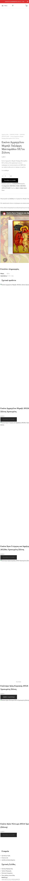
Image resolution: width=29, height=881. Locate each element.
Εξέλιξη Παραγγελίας (7, 868)
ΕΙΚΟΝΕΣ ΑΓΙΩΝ (14, 134)
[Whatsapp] (16, 190)
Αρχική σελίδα (5, 134)
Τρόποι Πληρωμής (6, 871)
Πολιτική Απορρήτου (7, 873)
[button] (8, 419)
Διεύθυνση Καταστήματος (8, 860)
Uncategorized (5, 186)
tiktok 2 (18, 188)
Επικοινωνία (5, 857)
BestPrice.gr (4, 877)
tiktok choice (23, 188)
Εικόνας (12, 198)
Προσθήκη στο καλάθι (10, 180)
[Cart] (26, 6)
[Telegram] (18, 190)
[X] (10, 190)
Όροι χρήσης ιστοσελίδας (8, 875)
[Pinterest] (14, 190)
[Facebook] (6, 190)
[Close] (27, 1)
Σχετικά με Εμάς (6, 855)
